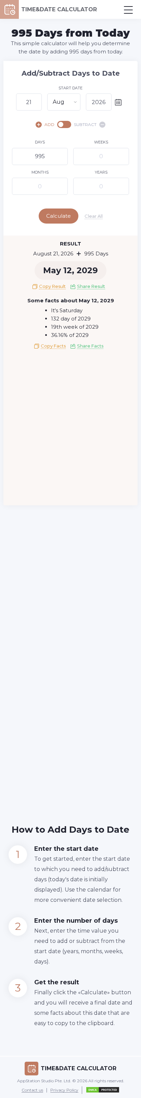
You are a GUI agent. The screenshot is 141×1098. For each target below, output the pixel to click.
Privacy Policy (64, 1090)
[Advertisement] (70, 429)
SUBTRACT (85, 124)
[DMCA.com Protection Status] (103, 1090)
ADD (49, 124)
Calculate (58, 216)
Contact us (32, 1090)
